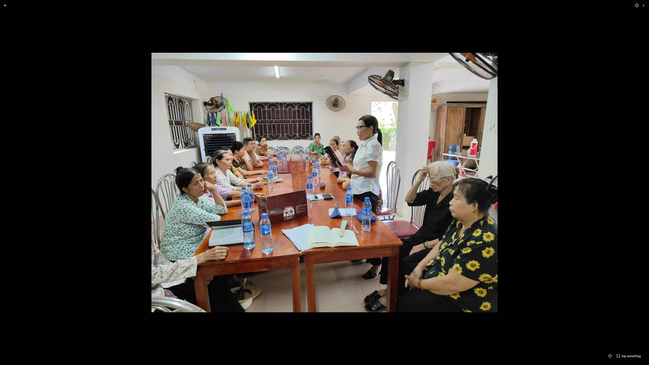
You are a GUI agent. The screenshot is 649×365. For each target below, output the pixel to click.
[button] (9, 182)
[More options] (643, 5)
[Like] (610, 356)
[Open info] (636, 5)
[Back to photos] (5, 5)
